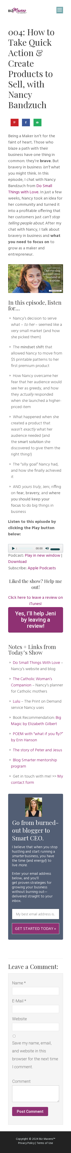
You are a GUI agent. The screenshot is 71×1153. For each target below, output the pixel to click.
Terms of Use (45, 1143)
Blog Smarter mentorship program (34, 763)
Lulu (16, 701)
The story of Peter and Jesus (37, 750)
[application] (35, 548)
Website (19, 1019)
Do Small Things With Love (36, 663)
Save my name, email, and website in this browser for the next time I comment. (35, 1055)
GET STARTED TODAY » (35, 928)
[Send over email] (37, 122)
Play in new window (42, 555)
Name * (19, 983)
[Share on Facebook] (26, 122)
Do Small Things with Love (30, 189)
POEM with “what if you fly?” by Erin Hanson (37, 737)
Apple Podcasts (42, 568)
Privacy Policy (26, 1143)
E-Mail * (19, 1001)
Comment (21, 1081)
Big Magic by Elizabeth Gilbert (36, 720)
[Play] (14, 550)
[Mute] (48, 550)
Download (17, 562)
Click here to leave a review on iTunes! (35, 600)
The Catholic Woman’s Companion (31, 682)
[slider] (55, 548)
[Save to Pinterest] (15, 122)
